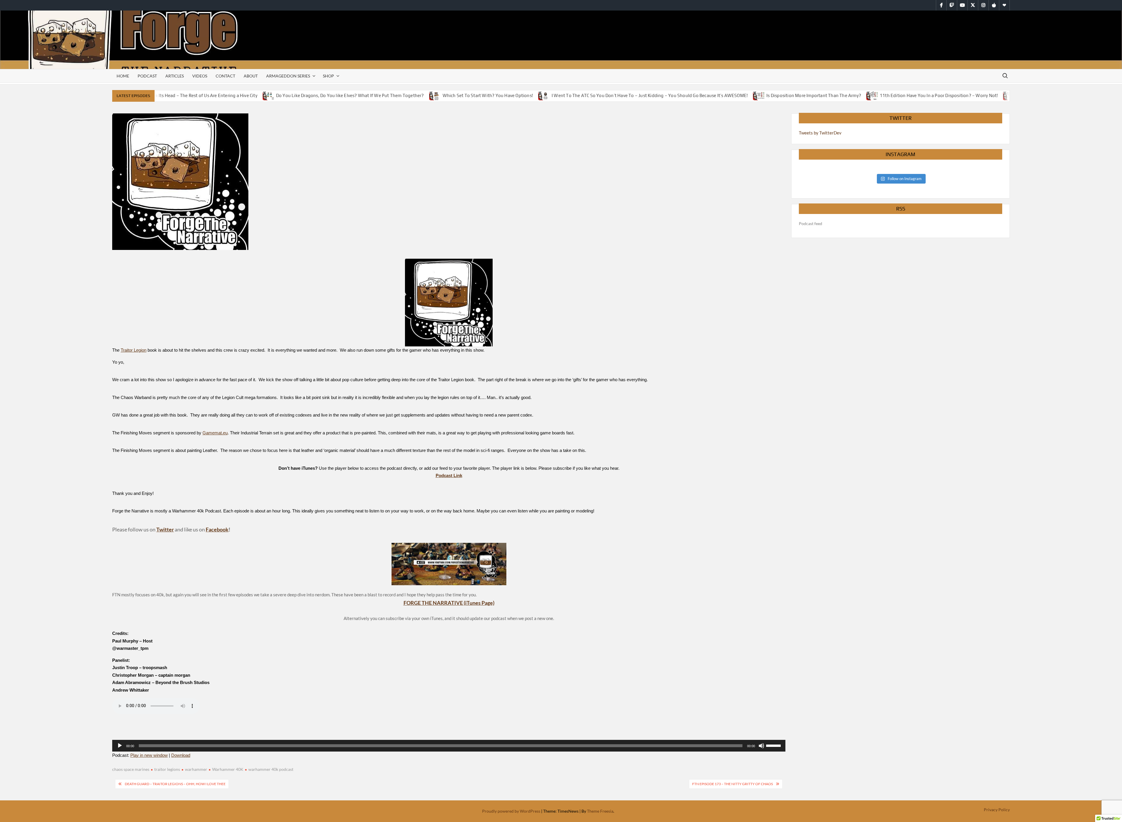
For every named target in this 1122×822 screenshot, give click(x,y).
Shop (328, 75)
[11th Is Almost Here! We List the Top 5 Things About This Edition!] (994, 95)
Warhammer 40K (227, 769)
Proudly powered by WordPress (511, 811)
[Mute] (761, 746)
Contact (225, 75)
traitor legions (167, 769)
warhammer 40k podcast (270, 769)
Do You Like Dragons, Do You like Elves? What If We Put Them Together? (335, 95)
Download (180, 755)
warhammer (196, 769)
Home (123, 75)
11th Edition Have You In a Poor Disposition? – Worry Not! (924, 95)
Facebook (217, 529)
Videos (199, 75)
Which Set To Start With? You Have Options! (473, 95)
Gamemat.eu (215, 432)
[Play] (120, 746)
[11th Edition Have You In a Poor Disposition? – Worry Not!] (857, 95)
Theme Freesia (600, 811)
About (251, 75)
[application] (448, 746)
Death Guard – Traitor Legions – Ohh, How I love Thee (175, 784)
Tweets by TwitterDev (820, 132)
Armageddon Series (288, 75)
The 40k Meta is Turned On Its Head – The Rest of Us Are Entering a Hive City (166, 95)
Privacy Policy (997, 809)
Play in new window (149, 755)
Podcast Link (449, 475)
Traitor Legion (133, 350)
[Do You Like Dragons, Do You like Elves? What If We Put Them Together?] (254, 95)
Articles (174, 75)
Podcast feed (810, 223)
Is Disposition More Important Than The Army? (799, 95)
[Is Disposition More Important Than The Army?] (744, 95)
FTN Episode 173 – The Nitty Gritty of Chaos (732, 784)
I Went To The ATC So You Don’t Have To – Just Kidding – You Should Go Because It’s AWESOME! (635, 95)
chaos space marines (130, 769)
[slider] (774, 745)
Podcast (147, 75)
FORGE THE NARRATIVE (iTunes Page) (449, 603)
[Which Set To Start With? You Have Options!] (420, 95)
